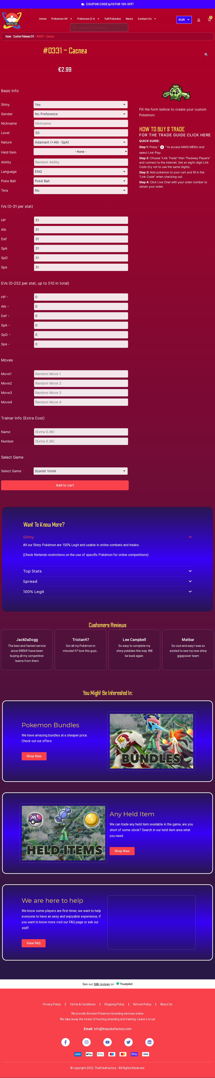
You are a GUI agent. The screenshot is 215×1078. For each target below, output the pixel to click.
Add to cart (65, 485)
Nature (6, 142)
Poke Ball (8, 181)
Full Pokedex (113, 18)
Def (4, 239)
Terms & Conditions (83, 1004)
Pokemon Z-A (86, 18)
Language (9, 171)
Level (5, 133)
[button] (34, 756)
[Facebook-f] (65, 1042)
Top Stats (32, 571)
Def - (5, 316)
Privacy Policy (52, 1004)
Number (7, 441)
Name (5, 432)
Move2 (6, 383)
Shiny (5, 104)
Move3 (6, 393)
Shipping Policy (114, 1004)
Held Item (8, 152)
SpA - (5, 325)
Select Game (12, 471)
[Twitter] (128, 1042)
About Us (166, 1004)
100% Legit (33, 591)
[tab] (107, 537)
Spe (4, 267)
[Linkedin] (149, 1042)
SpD (4, 258)
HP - (4, 297)
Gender (7, 114)
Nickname (9, 123)
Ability (6, 162)
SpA (4, 248)
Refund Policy (142, 1004)
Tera (4, 190)
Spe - (5, 344)
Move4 (6, 402)
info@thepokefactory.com (112, 1029)
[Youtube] (107, 1042)
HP (3, 220)
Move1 (6, 374)
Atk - (5, 306)
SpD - (5, 335)
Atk (3, 229)
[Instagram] (86, 1042)
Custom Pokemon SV (23, 36)
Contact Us (145, 18)
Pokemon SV (59, 18)
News (129, 18)
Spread (30, 581)
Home (43, 18)
